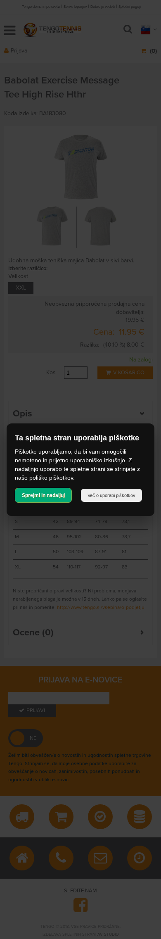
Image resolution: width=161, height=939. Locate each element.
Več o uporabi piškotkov (111, 495)
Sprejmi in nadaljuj (43, 495)
